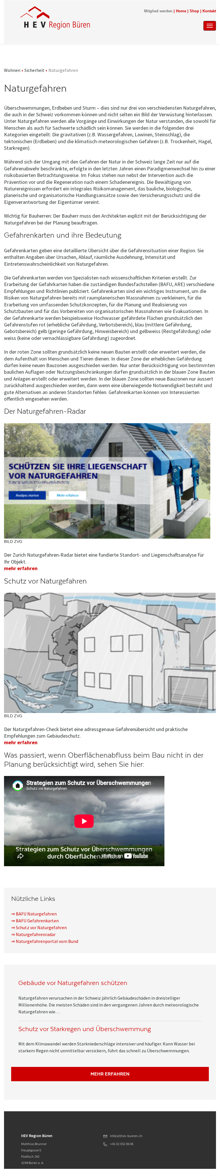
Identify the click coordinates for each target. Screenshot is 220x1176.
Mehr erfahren (110, 1074)
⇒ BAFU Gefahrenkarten (35, 920)
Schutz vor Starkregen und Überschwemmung (84, 1029)
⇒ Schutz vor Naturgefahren (39, 927)
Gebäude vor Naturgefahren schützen (72, 983)
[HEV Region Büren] (81, 17)
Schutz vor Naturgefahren (45, 581)
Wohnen (12, 70)
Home (181, 11)
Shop (194, 11)
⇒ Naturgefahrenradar (33, 934)
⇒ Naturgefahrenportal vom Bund (44, 941)
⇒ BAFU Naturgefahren (34, 914)
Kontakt (209, 11)
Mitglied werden (158, 11)
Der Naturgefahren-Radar (45, 411)
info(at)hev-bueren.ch (126, 1136)
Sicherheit (34, 70)
